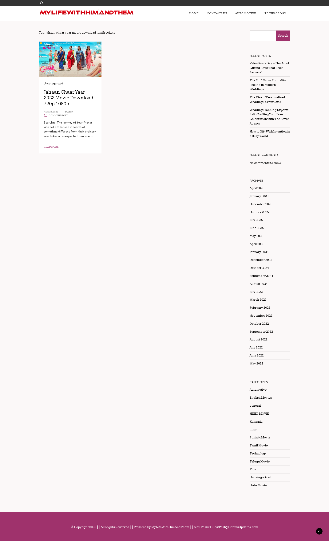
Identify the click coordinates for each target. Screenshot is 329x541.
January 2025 (259, 252)
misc (253, 429)
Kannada (256, 422)
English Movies (261, 398)
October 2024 (259, 268)
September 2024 (261, 276)
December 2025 (261, 204)
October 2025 (259, 212)
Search (283, 36)
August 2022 (259, 339)
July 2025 (256, 220)
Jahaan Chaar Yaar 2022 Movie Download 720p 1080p (68, 98)
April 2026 (257, 188)
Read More (51, 146)
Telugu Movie (260, 461)
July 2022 (256, 347)
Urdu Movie (258, 485)
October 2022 (259, 324)
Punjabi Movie (260, 437)
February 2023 (260, 308)
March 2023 (258, 300)
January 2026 (259, 196)
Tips (253, 469)
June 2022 (257, 355)
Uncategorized (53, 83)
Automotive (245, 13)
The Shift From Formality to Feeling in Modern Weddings (269, 85)
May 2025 (256, 236)
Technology (275, 13)
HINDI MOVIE (259, 414)
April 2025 (257, 244)
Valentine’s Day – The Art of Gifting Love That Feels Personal (269, 67)
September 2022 (261, 332)
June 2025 (257, 228)
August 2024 (259, 284)
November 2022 (261, 316)
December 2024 (261, 260)
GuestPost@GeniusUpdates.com (234, 527)
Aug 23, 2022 (51, 111)
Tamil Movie (259, 445)
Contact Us (217, 13)
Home (194, 13)
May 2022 (256, 363)
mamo (69, 111)
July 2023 (256, 292)
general (255, 406)
